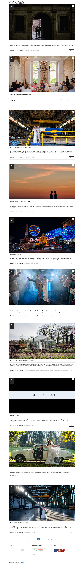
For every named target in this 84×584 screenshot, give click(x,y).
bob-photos (21, 562)
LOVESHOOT (50, 0)
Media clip (32, 425)
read (71, 50)
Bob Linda (16, 50)
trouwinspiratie (26, 371)
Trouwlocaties (59, 0)
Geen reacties (73, 6)
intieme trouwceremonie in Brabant (57, 370)
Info (67, 0)
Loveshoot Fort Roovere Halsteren (20, 201)
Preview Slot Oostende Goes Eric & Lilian (21, 42)
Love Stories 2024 (14, 415)
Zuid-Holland (33, 478)
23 (51, 539)
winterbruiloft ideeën (34, 371)
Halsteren (26, 211)
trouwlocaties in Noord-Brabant (22, 317)
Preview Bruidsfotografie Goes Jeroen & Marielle (23, 147)
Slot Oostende (33, 50)
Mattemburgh (34, 315)
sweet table (61, 315)
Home (30, 0)
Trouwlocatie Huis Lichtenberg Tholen (21, 94)
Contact (73, 0)
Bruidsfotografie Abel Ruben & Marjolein (21, 469)
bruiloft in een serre (46, 370)
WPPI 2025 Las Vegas (15, 254)
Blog (35, 0)
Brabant (25, 315)
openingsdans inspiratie (53, 315)
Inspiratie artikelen (34, 263)
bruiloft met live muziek (44, 315)
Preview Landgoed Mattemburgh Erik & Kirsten (23, 360)
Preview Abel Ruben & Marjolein (19, 522)
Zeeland (37, 50)
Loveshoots (30, 211)
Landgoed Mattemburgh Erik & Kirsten (21, 307)
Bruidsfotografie (27, 50)
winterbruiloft (31, 317)
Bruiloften (42, 0)
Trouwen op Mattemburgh (18, 371)
